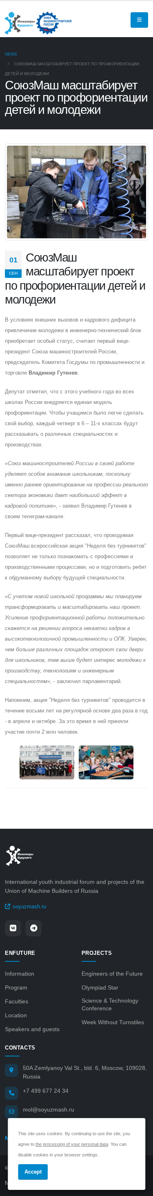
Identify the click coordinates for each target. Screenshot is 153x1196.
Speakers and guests (32, 1029)
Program (16, 987)
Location (16, 1015)
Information (19, 973)
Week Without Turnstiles (113, 1022)
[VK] (13, 928)
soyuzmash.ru (29, 906)
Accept (33, 1172)
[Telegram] (33, 928)
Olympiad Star (100, 987)
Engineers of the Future (112, 973)
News (11, 54)
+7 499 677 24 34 (46, 1090)
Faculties (16, 1001)
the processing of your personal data (71, 1144)
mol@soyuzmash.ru (48, 1109)
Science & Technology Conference (110, 1004)
